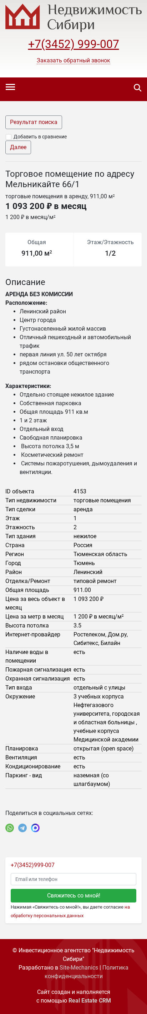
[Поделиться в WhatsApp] (9, 828)
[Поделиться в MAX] (35, 828)
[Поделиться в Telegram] (22, 828)
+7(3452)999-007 (33, 865)
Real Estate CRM (90, 1000)
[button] (73, 60)
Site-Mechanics (79, 967)
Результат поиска (33, 122)
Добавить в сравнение (40, 136)
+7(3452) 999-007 (73, 44)
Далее (18, 147)
